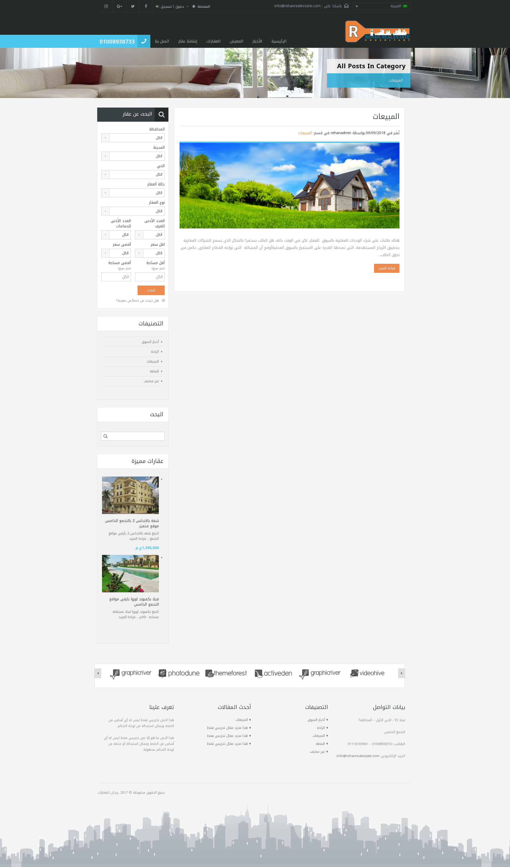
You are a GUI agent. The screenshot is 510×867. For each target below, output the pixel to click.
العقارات (213, 41)
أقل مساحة (155, 265)
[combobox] (133, 137)
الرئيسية (279, 41)
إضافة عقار (187, 41)
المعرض (236, 41)
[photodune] (178, 673)
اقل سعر (158, 244)
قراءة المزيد (386, 268)
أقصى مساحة (119, 265)
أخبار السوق (150, 341)
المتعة (154, 371)
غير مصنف (151, 381)
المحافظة (157, 129)
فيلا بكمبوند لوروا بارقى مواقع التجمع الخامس (134, 602)
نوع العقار (157, 202)
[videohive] (368, 673)
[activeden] (273, 673)
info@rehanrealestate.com (297, 6)
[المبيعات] (290, 185)
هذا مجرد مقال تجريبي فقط (227, 727)
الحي (161, 166)
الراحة (155, 351)
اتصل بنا (162, 41)
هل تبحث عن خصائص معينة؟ (138, 300)
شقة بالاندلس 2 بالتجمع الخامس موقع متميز (132, 523)
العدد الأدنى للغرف (154, 223)
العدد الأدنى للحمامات (121, 223)
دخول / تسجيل (172, 7)
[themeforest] (226, 673)
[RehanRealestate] (377, 34)
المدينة (159, 147)
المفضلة (203, 7)
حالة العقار (156, 184)
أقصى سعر (122, 244)
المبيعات (386, 117)
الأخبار (257, 41)
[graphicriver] (131, 673)
